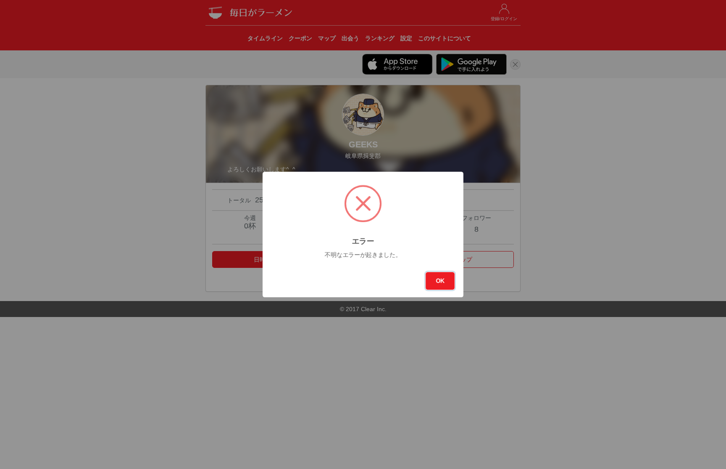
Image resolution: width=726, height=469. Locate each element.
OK (440, 281)
